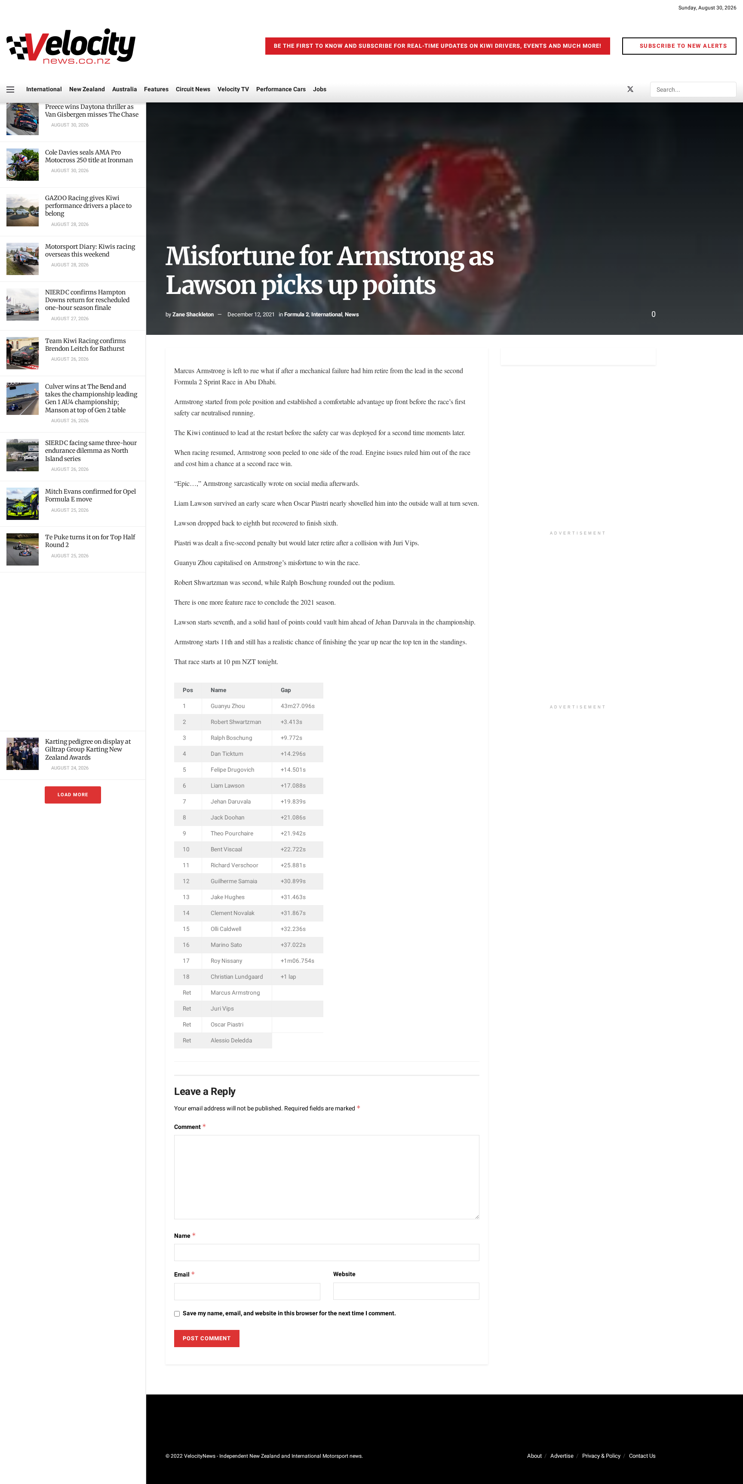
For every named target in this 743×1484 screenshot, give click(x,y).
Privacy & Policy (601, 1456)
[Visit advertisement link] (72, 651)
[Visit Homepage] (70, 46)
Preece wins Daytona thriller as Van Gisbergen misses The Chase (91, 110)
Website (344, 1274)
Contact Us (642, 1456)
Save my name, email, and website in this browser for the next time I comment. (289, 1313)
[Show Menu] (10, 90)
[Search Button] (729, 89)
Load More (73, 794)
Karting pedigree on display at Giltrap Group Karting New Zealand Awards (88, 749)
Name (185, 1235)
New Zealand (87, 89)
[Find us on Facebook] (615, 90)
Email (184, 1274)
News (352, 314)
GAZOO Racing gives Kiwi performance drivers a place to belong (88, 205)
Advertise (562, 1456)
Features (156, 89)
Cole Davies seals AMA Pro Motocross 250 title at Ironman (89, 156)
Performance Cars (281, 89)
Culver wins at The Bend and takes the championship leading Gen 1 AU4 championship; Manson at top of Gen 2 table (91, 398)
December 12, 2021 (251, 314)
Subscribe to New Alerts (682, 46)
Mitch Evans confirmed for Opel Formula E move (90, 495)
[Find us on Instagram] (645, 90)
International (44, 89)
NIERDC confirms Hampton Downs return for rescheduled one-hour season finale (87, 300)
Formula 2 (296, 314)
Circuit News (193, 89)
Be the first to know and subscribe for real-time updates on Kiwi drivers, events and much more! (438, 46)
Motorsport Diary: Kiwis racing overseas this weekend (90, 250)
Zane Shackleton (193, 314)
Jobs (319, 89)
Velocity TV (233, 89)
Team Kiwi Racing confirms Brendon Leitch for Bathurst (85, 344)
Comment (190, 1127)
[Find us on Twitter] (630, 90)
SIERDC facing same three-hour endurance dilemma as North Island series (91, 450)
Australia (124, 89)
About (534, 1456)
